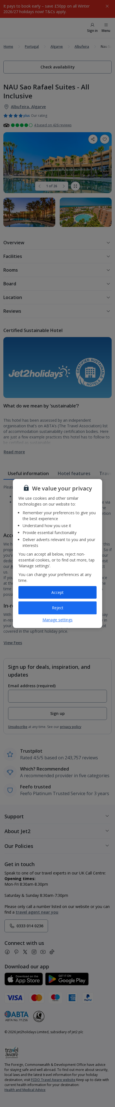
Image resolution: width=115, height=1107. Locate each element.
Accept (57, 592)
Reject (57, 607)
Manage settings (57, 619)
